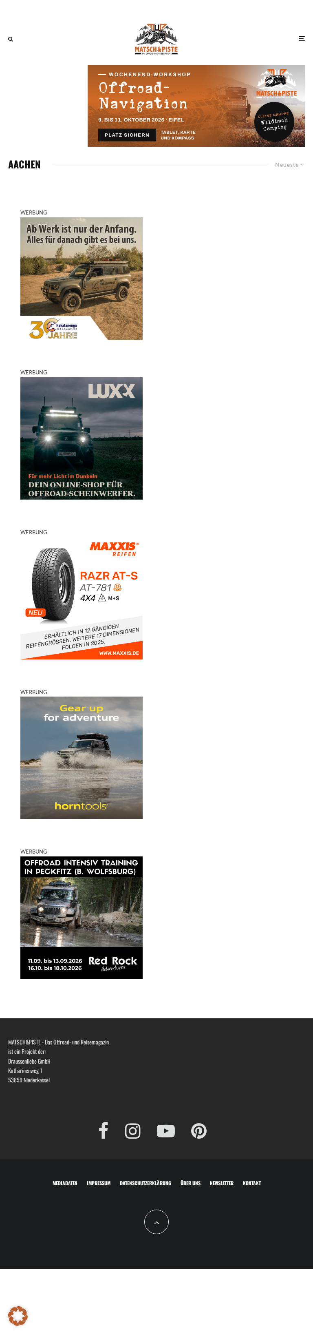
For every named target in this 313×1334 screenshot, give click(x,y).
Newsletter (222, 1182)
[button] (18, 1316)
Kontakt (252, 1182)
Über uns (191, 1182)
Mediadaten (65, 1182)
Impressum (98, 1182)
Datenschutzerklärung (145, 1182)
